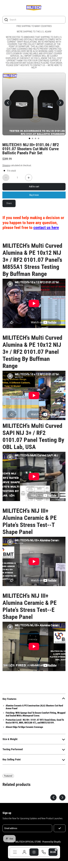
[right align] (60, 102)
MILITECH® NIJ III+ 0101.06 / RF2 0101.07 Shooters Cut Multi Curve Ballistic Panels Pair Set (30, 148)
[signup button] (59, 828)
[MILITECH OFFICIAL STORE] (34, 8)
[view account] (24, 852)
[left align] (7, 102)
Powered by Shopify (51, 841)
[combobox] (36, 19)
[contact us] (43, 852)
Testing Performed (13, 749)
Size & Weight (10, 739)
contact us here (46, 227)
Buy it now (34, 195)
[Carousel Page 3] (35, 138)
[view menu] (15, 852)
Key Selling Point (12, 759)
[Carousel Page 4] (38, 138)
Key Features (9, 698)
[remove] (5, 177)
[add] (28, 177)
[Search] (6, 20)
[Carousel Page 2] (32, 138)
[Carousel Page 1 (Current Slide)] (29, 138)
